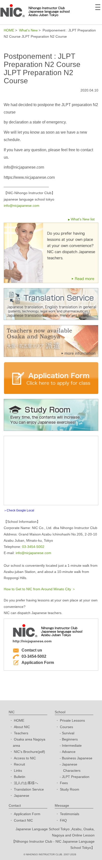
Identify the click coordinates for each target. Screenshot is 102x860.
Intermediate (72, 745)
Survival (68, 733)
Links (18, 770)
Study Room (69, 789)
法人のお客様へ (26, 783)
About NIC (22, 727)
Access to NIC (25, 758)
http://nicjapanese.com (32, 641)
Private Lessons (72, 720)
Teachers (21, 733)
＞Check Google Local (19, 510)
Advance (69, 752)
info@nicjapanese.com (21, 206)
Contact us (32, 650)
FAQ (63, 820)
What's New (28, 30)
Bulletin (19, 777)
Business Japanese (77, 758)
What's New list (83, 219)
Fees (64, 783)
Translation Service (29, 789)
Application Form (38, 662)
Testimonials (69, 814)
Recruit (19, 764)
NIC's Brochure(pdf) (29, 752)
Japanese (21, 796)
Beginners (70, 739)
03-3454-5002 (33, 547)
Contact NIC (23, 820)
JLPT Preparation (75, 777)
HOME (9, 30)
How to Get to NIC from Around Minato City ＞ (40, 589)
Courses (66, 727)
